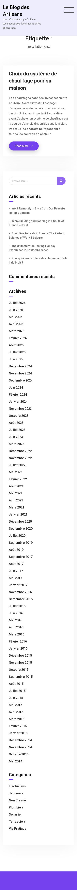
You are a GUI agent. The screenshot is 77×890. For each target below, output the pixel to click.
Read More (27, 147)
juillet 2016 (17, 606)
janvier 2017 (18, 585)
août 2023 (16, 423)
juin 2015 (16, 698)
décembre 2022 (20, 451)
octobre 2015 (18, 670)
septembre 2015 (21, 677)
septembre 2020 (21, 528)
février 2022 (18, 479)
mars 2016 (16, 634)
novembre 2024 (20, 373)
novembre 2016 (20, 592)
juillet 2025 (17, 352)
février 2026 (18, 338)
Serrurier (15, 814)
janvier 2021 (18, 514)
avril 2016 (16, 627)
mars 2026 (16, 331)
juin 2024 (16, 387)
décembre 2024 (20, 366)
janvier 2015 (18, 733)
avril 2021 (16, 500)
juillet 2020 (17, 535)
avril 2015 (16, 712)
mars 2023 (16, 444)
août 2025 (16, 345)
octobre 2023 (18, 416)
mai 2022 (15, 472)
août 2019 (16, 550)
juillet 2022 (17, 465)
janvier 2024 (18, 401)
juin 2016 (16, 613)
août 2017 (16, 564)
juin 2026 (16, 310)
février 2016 (18, 641)
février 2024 (18, 394)
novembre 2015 (20, 662)
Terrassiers (17, 821)
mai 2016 (15, 620)
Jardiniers (16, 793)
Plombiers (16, 807)
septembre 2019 (21, 543)
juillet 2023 (17, 430)
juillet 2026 (17, 303)
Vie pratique (17, 828)
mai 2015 (15, 705)
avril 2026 (16, 324)
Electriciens (17, 786)
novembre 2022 (20, 458)
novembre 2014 (20, 747)
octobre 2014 (18, 754)
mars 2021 (16, 507)
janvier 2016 (18, 648)
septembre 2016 (21, 599)
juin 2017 (16, 571)
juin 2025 (16, 359)
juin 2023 (16, 437)
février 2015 (18, 726)
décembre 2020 (20, 521)
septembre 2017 (21, 557)
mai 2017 (15, 578)
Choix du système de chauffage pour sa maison (33, 81)
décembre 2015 (20, 655)
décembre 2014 (20, 740)
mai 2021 (15, 493)
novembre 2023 (20, 409)
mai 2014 (15, 761)
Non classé (17, 800)
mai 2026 (15, 317)
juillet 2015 (17, 691)
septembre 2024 (21, 380)
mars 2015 (16, 719)
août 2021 (16, 486)
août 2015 (16, 684)
